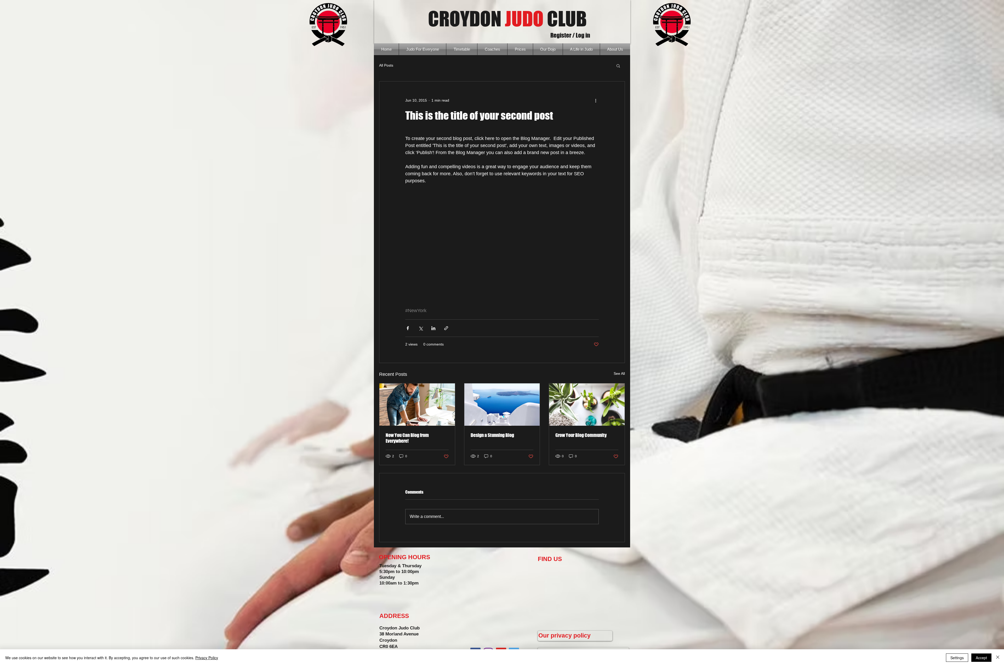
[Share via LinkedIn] (433, 328)
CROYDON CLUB (507, 19)
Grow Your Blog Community (581, 435)
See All (619, 373)
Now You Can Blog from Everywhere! (407, 438)
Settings (957, 657)
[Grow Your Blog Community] (587, 404)
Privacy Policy (206, 657)
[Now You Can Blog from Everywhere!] (417, 404)
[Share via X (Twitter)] (420, 328)
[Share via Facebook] (407, 328)
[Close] (998, 657)
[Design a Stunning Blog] (502, 404)
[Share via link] (446, 328)
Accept (981, 657)
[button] (618, 65)
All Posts (386, 65)
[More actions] (595, 100)
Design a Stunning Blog (492, 435)
